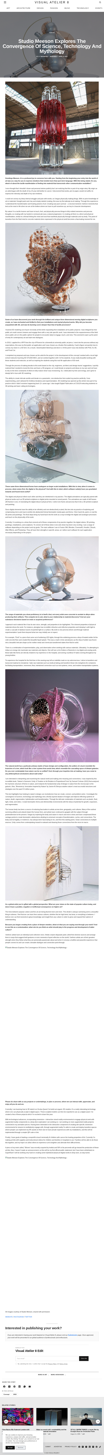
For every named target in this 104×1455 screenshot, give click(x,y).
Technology (83, 8)
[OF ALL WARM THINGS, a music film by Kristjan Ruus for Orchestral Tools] (86, 1416)
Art (8, 8)
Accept (10, 1447)
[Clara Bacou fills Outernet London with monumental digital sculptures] (17, 1416)
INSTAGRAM (19, 1317)
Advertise (58, 1446)
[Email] (30, 1386)
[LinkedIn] (19, 1386)
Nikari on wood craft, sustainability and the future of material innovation (51, 1430)
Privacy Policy (52, 1364)
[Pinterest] (14, 1386)
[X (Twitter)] (9, 1386)
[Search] (100, 2)
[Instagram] (86, 1447)
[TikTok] (100, 1447)
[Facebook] (4, 1386)
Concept (52, 32)
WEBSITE (9, 1317)
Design (40, 8)
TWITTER (28, 1317)
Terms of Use (63, 1364)
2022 (15, 1394)
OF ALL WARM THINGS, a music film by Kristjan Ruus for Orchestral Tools (85, 1430)
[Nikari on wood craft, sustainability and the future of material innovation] (52, 1416)
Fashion (54, 8)
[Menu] (4, 2)
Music (67, 8)
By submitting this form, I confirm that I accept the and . (43, 1364)
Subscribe (84, 1358)
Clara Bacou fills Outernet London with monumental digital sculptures (15, 1430)
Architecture (23, 8)
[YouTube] (93, 1447)
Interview (53, 56)
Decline (20, 1447)
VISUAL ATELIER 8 (52, 2)
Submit (48, 1446)
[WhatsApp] (25, 1386)
